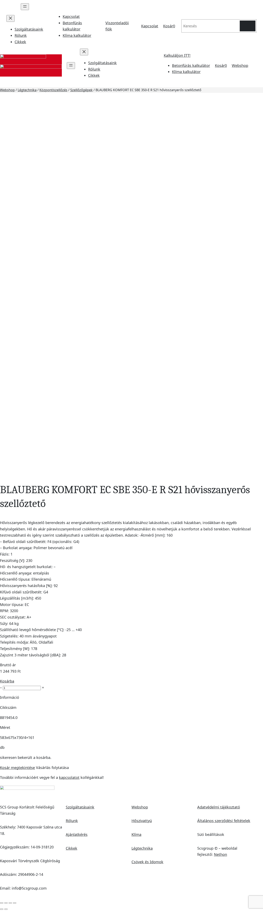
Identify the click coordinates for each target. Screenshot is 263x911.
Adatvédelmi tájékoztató (218, 807)
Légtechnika (27, 90)
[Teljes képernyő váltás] (6, 903)
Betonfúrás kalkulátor (191, 65)
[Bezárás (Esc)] (14, 903)
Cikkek (71, 848)
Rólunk (72, 820)
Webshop (240, 65)
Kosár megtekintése (17, 767)
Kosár (169, 25)
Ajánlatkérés (77, 834)
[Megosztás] (10, 903)
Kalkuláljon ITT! (177, 55)
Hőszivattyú (142, 820)
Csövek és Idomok (147, 861)
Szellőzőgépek (81, 90)
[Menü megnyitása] (25, 6)
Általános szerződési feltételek (223, 820)
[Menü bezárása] (10, 18)
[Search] (248, 25)
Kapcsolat (71, 16)
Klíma (136, 834)
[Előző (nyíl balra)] (1, 909)
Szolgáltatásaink (80, 807)
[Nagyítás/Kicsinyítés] (1, 903)
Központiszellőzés (53, 90)
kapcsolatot (69, 777)
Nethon (220, 854)
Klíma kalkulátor (77, 35)
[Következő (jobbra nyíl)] (6, 909)
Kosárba (7, 681)
